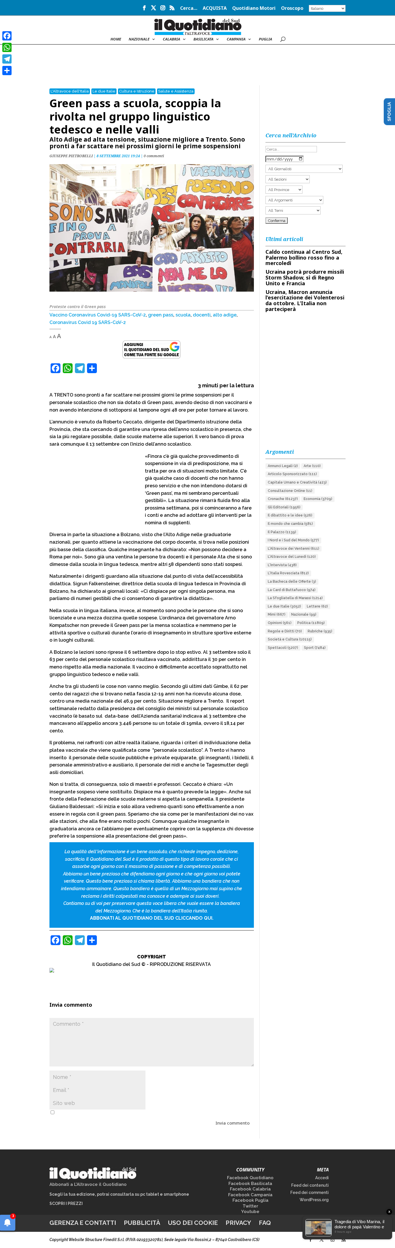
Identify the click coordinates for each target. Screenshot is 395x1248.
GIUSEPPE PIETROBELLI (71, 155)
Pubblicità (142, 1222)
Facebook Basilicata (250, 1183)
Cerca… (188, 8)
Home (115, 39)
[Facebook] (7, 36)
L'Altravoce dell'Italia (70, 91)
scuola (183, 315)
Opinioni (279, 623)
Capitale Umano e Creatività (297, 482)
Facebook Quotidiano (250, 1177)
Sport (315, 648)
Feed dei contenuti (310, 1185)
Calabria (171, 39)
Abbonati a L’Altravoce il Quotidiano (88, 1184)
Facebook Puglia (250, 1200)
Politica (311, 623)
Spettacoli (283, 648)
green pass (160, 315)
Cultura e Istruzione (136, 91)
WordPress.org (314, 1199)
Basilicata (203, 39)
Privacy (238, 1222)
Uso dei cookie (193, 1222)
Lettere (317, 606)
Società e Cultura (290, 639)
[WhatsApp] (7, 47)
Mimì (276, 614)
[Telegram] (7, 59)
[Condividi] (7, 70)
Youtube (250, 1211)
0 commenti (154, 155)
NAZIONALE (139, 39)
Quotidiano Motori (254, 8)
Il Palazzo (282, 532)
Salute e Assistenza (175, 91)
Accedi (322, 1177)
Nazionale (303, 614)
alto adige (225, 315)
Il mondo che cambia (290, 524)
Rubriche (320, 631)
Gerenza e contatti (82, 1222)
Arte (312, 466)
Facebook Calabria (250, 1189)
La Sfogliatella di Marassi (295, 598)
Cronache (283, 499)
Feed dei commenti (309, 1192)
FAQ (265, 1222)
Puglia (265, 39)
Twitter (250, 1206)
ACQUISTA (215, 8)
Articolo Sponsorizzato (292, 474)
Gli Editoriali (284, 507)
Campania (236, 39)
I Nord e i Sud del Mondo (293, 540)
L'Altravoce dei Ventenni (293, 549)
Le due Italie (104, 91)
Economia (318, 499)
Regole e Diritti (285, 631)
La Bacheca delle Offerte (292, 581)
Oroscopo (292, 8)
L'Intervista (282, 565)
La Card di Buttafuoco (291, 590)
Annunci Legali (283, 466)
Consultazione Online (290, 491)
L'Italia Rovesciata (288, 573)
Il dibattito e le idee (290, 515)
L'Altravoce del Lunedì (292, 557)
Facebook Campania (250, 1194)
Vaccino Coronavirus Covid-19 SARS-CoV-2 (97, 315)
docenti (202, 315)
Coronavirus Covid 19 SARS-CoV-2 (87, 322)
